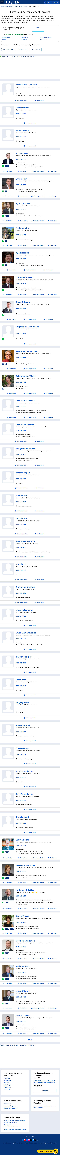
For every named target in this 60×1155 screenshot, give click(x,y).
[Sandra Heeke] (8, 135)
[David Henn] (8, 684)
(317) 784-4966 (21, 823)
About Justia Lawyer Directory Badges (14, 1120)
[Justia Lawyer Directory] (12, 2)
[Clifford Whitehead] (8, 282)
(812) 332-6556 (21, 159)
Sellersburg (7, 1085)
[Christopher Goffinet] (8, 592)
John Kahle (21, 564)
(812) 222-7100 (21, 570)
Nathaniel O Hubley (25, 890)
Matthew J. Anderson (25, 941)
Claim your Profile (9, 1125)
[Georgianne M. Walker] (8, 870)
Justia (2, 6)
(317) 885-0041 (21, 686)
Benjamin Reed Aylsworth (27, 326)
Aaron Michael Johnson (26, 84)
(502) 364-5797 (21, 114)
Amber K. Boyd (22, 916)
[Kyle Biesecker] (8, 257)
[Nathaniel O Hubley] (8, 894)
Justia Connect (7, 1143)
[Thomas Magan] (8, 477)
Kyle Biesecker (22, 253)
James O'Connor (23, 991)
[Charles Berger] (8, 753)
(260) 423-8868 (21, 997)
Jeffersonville (7, 1080)
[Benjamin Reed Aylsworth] (8, 331)
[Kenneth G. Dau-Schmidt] (8, 356)
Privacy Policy (42, 1143)
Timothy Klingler (23, 657)
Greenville (24, 39)
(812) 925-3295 (21, 639)
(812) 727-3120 (21, 309)
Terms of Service (33, 1143)
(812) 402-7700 (21, 185)
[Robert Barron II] (8, 730)
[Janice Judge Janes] (8, 614)
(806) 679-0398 (21, 430)
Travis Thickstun (23, 302)
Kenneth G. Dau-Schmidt (27, 351)
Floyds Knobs (6, 37)
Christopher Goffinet (25, 587)
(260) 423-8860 (21, 972)
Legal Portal (15, 1143)
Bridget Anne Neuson (25, 448)
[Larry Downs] (8, 523)
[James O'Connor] (8, 995)
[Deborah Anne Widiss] (8, 381)
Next (30, 1040)
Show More (45, 1090)
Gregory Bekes (22, 702)
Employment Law (18, 6)
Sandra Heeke (22, 130)
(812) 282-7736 (21, 137)
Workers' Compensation (10, 1108)
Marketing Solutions (52, 1143)
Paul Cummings (23, 228)
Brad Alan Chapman (25, 424)
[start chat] (55, 1151)
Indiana (25, 6)
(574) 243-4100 (21, 871)
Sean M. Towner (23, 1015)
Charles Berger (22, 748)
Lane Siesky (21, 179)
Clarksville (6, 1083)
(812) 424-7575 (21, 284)
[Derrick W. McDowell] (8, 405)
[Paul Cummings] (8, 233)
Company (21, 1143)
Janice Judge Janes (24, 610)
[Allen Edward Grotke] (8, 546)
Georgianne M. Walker (26, 865)
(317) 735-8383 (21, 846)
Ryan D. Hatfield (23, 203)
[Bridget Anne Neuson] (8, 453)
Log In (49, 2)
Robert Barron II (23, 725)
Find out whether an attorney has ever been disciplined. (45, 1106)
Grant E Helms (22, 840)
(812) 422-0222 (21, 210)
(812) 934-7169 (21, 616)
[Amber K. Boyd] (8, 921)
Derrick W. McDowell (25, 400)
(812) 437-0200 (21, 407)
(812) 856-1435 (21, 382)
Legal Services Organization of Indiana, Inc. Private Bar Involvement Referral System (45, 1082)
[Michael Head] (8, 158)
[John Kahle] (8, 569)
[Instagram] (29, 1140)
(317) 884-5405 (21, 235)
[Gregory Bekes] (8, 707)
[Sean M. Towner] (8, 1020)
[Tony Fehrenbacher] (8, 776)
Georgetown (24, 37)
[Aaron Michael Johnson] (8, 89)
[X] (35, 1140)
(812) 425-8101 (21, 754)
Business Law (7, 1104)
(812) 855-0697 (21, 357)
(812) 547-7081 (21, 593)
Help (26, 1143)
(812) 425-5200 (21, 777)
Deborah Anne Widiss (25, 376)
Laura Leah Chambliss (26, 633)
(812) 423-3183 (21, 479)
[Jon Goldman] (8, 500)
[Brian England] (8, 821)
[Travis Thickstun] (8, 307)
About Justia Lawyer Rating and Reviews (15, 1129)
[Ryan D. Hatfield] (8, 208)
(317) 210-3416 (21, 922)
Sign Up (56, 2)
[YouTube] (25, 1140)
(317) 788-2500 (21, 455)
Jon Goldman (22, 495)
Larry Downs (21, 518)
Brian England (22, 817)
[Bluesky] (33, 1140)
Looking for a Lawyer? (45, 1151)
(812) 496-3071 (21, 259)
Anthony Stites (22, 966)
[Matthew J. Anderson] (8, 945)
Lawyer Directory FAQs (10, 1122)
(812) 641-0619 (21, 333)
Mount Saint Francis (45, 37)
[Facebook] (27, 1140)
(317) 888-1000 (21, 547)
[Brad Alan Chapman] (8, 429)
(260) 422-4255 (21, 896)
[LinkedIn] (22, 1140)
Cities (38, 28)
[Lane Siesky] (8, 183)
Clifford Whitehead (24, 277)
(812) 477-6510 (21, 663)
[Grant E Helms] (8, 844)
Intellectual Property (10, 1106)
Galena (4, 39)
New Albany (43, 39)
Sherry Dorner (22, 107)
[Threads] (31, 1140)
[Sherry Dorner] (8, 112)
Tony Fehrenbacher (25, 771)
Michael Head (22, 153)
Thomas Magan (23, 472)
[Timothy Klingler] (8, 661)
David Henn (21, 679)
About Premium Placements (11, 1127)
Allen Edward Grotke (25, 541)
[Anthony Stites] (8, 971)
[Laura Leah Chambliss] (8, 637)
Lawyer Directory (9, 6)
